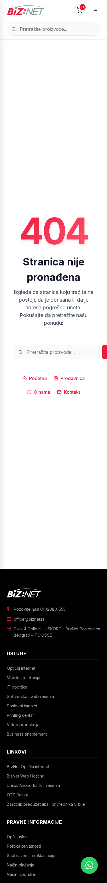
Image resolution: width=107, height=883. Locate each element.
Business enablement (27, 734)
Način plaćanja (20, 864)
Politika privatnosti (24, 846)
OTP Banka (17, 794)
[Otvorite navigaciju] (95, 10)
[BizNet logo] (53, 592)
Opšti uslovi (18, 836)
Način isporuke (21, 874)
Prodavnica (72, 378)
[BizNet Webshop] (26, 10)
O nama (42, 392)
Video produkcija (23, 724)
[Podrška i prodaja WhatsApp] (89, 865)
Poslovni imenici (22, 705)
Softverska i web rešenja (30, 696)
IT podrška (17, 687)
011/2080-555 (53, 609)
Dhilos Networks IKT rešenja (33, 785)
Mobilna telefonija (23, 677)
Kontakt (72, 392)
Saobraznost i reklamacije (31, 855)
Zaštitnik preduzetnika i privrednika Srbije (46, 804)
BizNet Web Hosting (26, 776)
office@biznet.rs (29, 619)
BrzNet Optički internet (28, 766)
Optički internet (21, 668)
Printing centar (20, 715)
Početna (38, 378)
